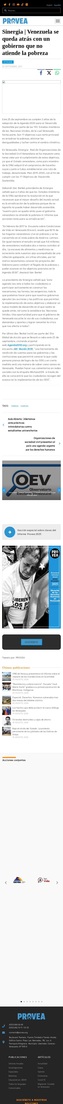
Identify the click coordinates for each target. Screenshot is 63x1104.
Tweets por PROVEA (13, 657)
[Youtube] (18, 4)
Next (59, 490)
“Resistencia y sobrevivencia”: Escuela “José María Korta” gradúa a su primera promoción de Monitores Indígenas (36, 686)
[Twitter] (5, 4)
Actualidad (8, 62)
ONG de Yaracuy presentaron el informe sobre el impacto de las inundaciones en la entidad (36, 675)
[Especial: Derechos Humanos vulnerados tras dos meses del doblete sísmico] (6, 700)
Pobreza (15, 406)
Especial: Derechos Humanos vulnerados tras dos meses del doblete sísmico (35, 699)
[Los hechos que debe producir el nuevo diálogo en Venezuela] (6, 710)
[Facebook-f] (9, 4)
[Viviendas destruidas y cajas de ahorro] (6, 720)
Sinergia (24, 406)
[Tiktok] (22, 4)
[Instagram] (13, 4)
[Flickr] (26, 4)
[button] (57, 20)
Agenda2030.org (17, 345)
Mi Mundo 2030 (24, 348)
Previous (4, 490)
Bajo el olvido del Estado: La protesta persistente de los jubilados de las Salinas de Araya (34, 731)
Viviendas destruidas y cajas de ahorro (31, 719)
